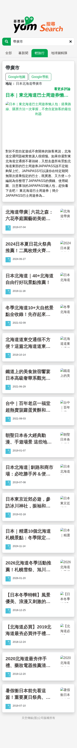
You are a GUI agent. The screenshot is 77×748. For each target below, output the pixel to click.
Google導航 (40, 77)
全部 (8, 53)
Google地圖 (16, 77)
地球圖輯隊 (59, 53)
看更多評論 (62, 89)
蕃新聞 (23, 53)
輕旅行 (40, 53)
